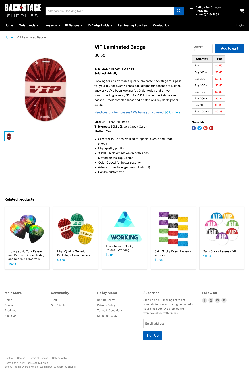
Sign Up (152, 335)
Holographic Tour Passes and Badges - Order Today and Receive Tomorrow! (26, 255)
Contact (10, 305)
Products (10, 310)
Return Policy (106, 300)
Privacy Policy (106, 305)
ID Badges (72, 25)
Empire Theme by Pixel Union (21, 366)
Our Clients (58, 305)
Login (240, 25)
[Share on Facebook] (194, 128)
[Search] (179, 11)
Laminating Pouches (132, 25)
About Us (10, 316)
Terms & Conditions (110, 310)
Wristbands (27, 25)
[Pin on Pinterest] (211, 128)
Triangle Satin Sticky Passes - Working (119, 248)
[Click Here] (173, 112)
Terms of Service (38, 357)
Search (21, 357)
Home (9, 25)
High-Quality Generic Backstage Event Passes (73, 253)
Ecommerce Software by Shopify (57, 366)
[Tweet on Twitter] (199, 128)
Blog (54, 300)
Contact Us (161, 25)
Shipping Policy (107, 316)
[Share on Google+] (205, 128)
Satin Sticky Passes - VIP (220, 251)
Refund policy (60, 357)
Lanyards (51, 25)
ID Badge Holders (100, 25)
